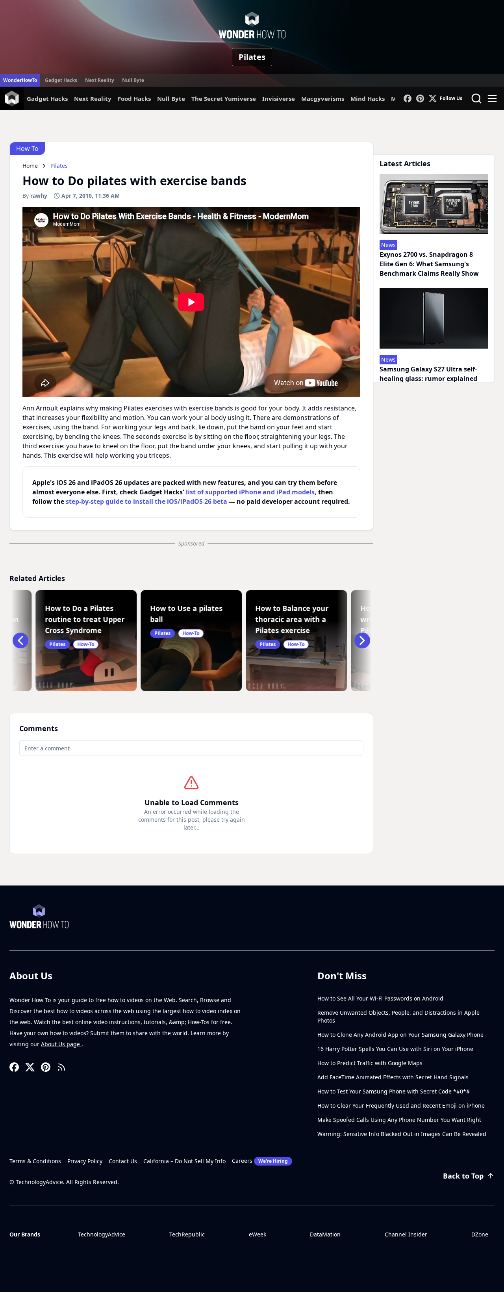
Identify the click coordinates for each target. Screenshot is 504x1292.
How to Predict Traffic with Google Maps (369, 1063)
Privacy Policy (84, 1161)
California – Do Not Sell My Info (184, 1161)
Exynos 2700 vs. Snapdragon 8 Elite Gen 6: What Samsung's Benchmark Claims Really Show (429, 264)
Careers (260, 1160)
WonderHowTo (20, 80)
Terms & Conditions (35, 1161)
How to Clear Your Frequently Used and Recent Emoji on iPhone (401, 1105)
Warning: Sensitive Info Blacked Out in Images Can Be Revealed (401, 1134)
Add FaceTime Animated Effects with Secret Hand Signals (393, 1077)
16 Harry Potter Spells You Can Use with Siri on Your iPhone (395, 1049)
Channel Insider (406, 1234)
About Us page (61, 1044)
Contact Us (123, 1161)
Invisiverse (278, 98)
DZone (479, 1234)
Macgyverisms (322, 98)
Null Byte (133, 80)
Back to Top (463, 1176)
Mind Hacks (367, 98)
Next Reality (99, 80)
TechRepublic (187, 1234)
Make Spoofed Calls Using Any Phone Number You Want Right (399, 1119)
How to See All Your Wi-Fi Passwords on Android (380, 998)
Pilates (252, 57)
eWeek (257, 1234)
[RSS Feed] (61, 1067)
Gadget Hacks (61, 80)
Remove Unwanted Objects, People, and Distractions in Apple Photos (398, 1016)
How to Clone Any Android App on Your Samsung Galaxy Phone (400, 1034)
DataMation (325, 1234)
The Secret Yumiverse (223, 98)
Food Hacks (134, 98)
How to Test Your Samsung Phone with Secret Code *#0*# (393, 1091)
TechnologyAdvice (101, 1234)
